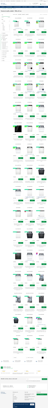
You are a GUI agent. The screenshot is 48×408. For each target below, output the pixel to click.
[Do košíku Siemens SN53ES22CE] (44, 307)
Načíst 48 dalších (30, 357)
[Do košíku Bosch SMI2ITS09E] (44, 349)
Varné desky (3, 37)
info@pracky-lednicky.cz (32, 385)
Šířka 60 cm (4, 39)
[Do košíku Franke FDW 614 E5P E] (44, 285)
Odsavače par (4, 54)
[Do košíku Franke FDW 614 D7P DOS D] (32, 307)
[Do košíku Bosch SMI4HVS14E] (32, 200)
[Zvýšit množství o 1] (17, 32)
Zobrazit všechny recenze (10, 368)
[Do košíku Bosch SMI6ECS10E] (32, 53)
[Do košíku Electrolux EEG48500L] (20, 116)
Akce (13, 395)
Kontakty (13, 401)
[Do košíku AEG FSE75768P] (20, 222)
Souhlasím (32, 404)
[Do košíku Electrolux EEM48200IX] (20, 32)
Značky (3, 60)
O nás (13, 400)
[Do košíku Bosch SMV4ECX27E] (44, 328)
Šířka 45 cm (4, 40)
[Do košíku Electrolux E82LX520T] (44, 53)
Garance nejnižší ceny (15, 397)
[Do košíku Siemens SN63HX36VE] (20, 264)
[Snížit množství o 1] (14, 32)
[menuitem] (3, 7)
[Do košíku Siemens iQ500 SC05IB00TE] (20, 137)
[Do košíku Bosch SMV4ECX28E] (44, 264)
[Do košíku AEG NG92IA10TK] (20, 53)
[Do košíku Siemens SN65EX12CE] (20, 328)
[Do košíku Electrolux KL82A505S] (20, 74)
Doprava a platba (14, 396)
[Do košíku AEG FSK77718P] (44, 158)
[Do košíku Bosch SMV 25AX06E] (32, 285)
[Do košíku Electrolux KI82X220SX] (20, 95)
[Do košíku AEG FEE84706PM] (32, 222)
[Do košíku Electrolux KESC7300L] (20, 179)
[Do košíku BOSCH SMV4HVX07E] (20, 285)
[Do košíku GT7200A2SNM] (44, 95)
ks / (41, 394)
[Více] (45, 7)
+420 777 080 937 (35, 3)
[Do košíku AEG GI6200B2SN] (32, 95)
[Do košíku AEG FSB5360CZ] (32, 158)
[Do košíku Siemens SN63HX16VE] (44, 243)
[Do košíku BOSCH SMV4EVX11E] (32, 264)
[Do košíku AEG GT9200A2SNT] (44, 74)
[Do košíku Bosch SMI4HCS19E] (20, 243)
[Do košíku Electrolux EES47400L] (32, 328)
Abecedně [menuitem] (27, 14)
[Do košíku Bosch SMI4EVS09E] (44, 200)
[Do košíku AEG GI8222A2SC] (32, 74)
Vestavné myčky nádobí (4, 38)
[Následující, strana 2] (44, 357)
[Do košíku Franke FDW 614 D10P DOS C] (20, 307)
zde (14, 405)
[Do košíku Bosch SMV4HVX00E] (44, 116)
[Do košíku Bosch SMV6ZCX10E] (44, 137)
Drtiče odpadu (4, 56)
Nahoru (15, 357)
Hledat (30, 4)
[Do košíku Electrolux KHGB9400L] (32, 137)
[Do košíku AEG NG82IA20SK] (44, 32)
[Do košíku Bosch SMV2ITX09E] (20, 200)
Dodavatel (4, 33)
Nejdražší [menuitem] (23, 14)
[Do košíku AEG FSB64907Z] (32, 116)
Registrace (45, 1)
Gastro (3, 58)
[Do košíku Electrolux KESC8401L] (32, 179)
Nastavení (15, 406)
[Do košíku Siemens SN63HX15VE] (32, 243)
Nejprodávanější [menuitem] (15, 14)
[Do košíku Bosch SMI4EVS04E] (44, 222)
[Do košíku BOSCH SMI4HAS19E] (32, 349)
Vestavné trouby (3, 36)
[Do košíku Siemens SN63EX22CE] (44, 179)
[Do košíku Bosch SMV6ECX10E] (20, 158)
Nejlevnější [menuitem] (19, 14)
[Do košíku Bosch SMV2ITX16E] (32, 32)
